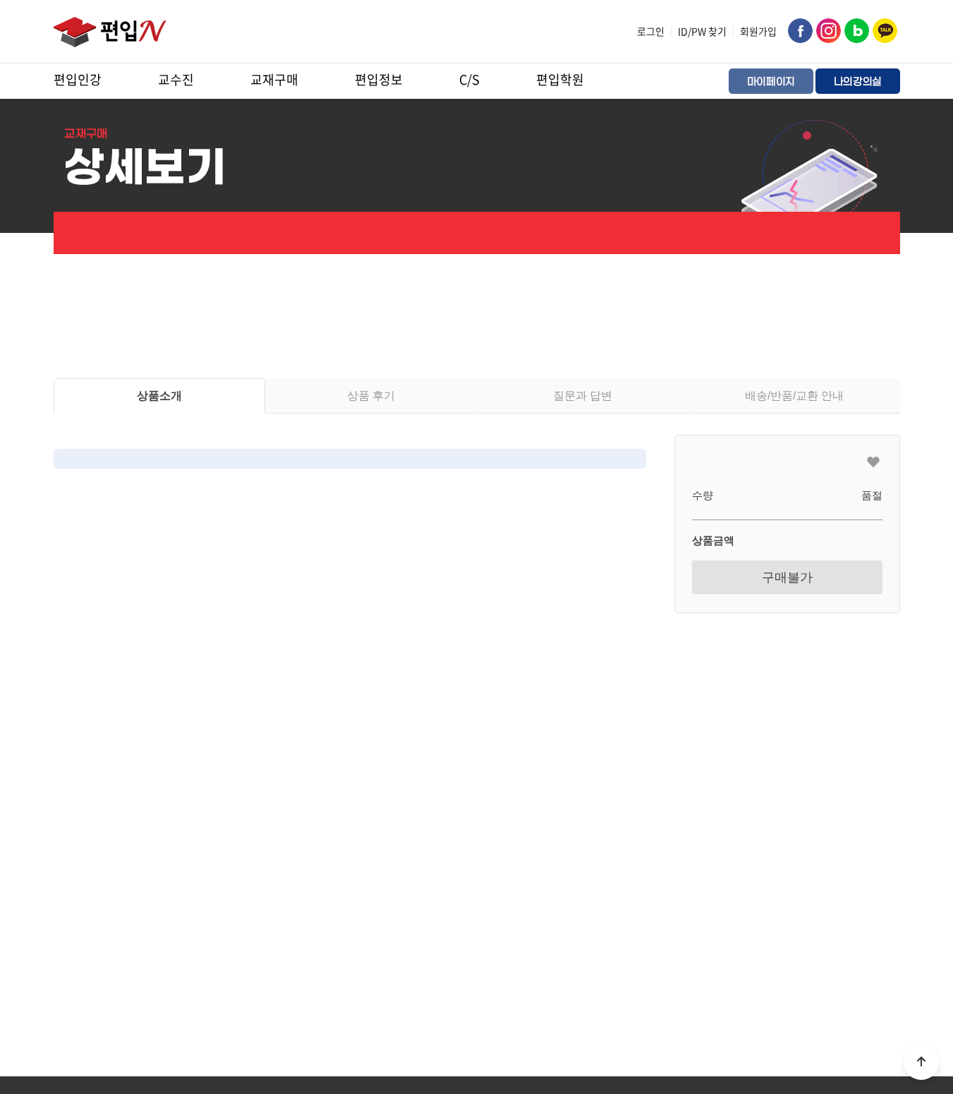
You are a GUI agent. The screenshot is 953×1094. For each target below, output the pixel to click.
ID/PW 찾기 (702, 31)
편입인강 (78, 79)
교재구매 (274, 79)
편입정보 (379, 79)
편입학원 (560, 79)
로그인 (650, 31)
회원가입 (758, 31)
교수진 (176, 79)
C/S (469, 79)
